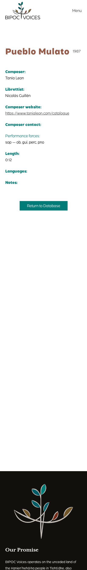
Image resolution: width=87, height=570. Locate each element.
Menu (77, 10)
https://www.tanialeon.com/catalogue (37, 113)
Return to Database (43, 205)
